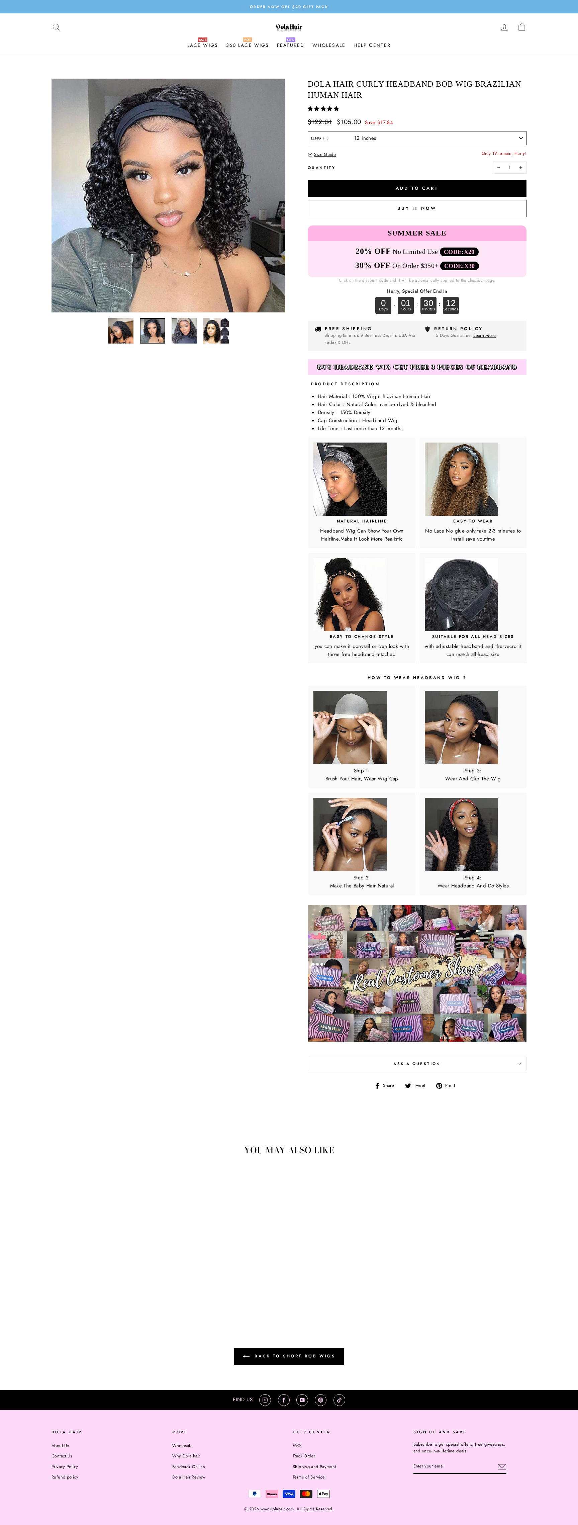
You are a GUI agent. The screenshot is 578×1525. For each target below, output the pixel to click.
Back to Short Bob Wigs (293, 1356)
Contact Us (62, 1456)
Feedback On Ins (188, 1466)
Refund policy (65, 1477)
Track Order (304, 1456)
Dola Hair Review (189, 1477)
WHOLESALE (329, 45)
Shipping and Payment (314, 1466)
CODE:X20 (459, 252)
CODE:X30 (459, 266)
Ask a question (417, 1063)
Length (319, 138)
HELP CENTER (372, 45)
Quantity (321, 167)
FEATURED (290, 45)
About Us (60, 1445)
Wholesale (182, 1445)
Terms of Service (309, 1477)
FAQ (297, 1445)
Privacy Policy (65, 1466)
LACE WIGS (202, 45)
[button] (324, 108)
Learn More (484, 335)
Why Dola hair (186, 1456)
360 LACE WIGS (247, 45)
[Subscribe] (502, 1466)
